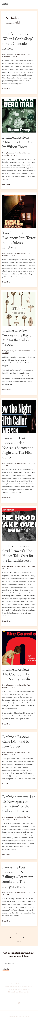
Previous (17, 934)
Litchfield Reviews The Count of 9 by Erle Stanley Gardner (17, 674)
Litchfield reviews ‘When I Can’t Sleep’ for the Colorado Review (17, 41)
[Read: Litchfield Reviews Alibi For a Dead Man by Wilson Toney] (19, 116)
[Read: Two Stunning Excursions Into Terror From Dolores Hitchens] (19, 211)
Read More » (6, 88)
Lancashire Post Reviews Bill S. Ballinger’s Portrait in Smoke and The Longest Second (17, 877)
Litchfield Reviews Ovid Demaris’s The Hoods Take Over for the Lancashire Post (17, 553)
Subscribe (6, 969)
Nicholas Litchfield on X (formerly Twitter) (19, 987)
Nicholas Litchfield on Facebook (19, 989)
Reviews (10, 54)
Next (20, 941)
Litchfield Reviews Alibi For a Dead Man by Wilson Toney (18, 142)
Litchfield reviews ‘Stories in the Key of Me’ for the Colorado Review (17, 337)
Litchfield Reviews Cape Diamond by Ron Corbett (16, 741)
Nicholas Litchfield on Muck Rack (19, 992)
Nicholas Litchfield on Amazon (19, 984)
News (4, 54)
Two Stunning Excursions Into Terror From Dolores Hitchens (18, 240)
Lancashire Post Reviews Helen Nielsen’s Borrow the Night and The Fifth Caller (17, 447)
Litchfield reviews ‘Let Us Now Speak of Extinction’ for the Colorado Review (18, 803)
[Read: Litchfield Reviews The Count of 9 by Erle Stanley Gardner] (19, 648)
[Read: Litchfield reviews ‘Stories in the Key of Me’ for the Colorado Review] (19, 309)
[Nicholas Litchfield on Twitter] (19, 1003)
